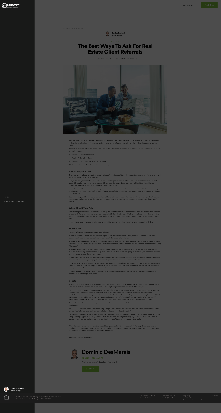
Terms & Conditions (188, 398)
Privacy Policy (186, 396)
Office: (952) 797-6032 (168, 396)
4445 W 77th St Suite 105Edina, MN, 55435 (147, 397)
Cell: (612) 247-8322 (167, 398)
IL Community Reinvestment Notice (193, 400)
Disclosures (214, 396)
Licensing (213, 398)
